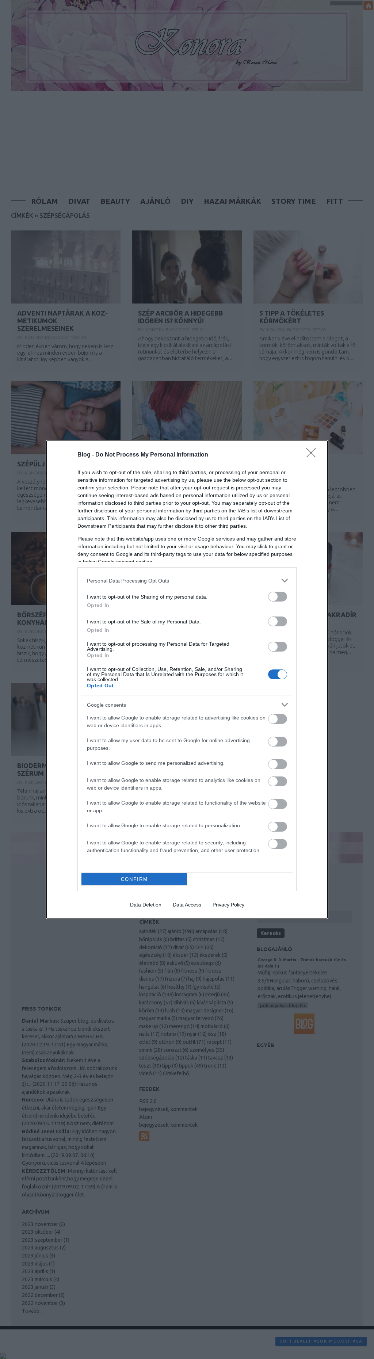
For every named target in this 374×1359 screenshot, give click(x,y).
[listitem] (187, 580)
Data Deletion (145, 905)
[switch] (277, 597)
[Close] (313, 455)
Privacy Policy (228, 905)
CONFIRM (134, 879)
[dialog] (187, 679)
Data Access (187, 905)
